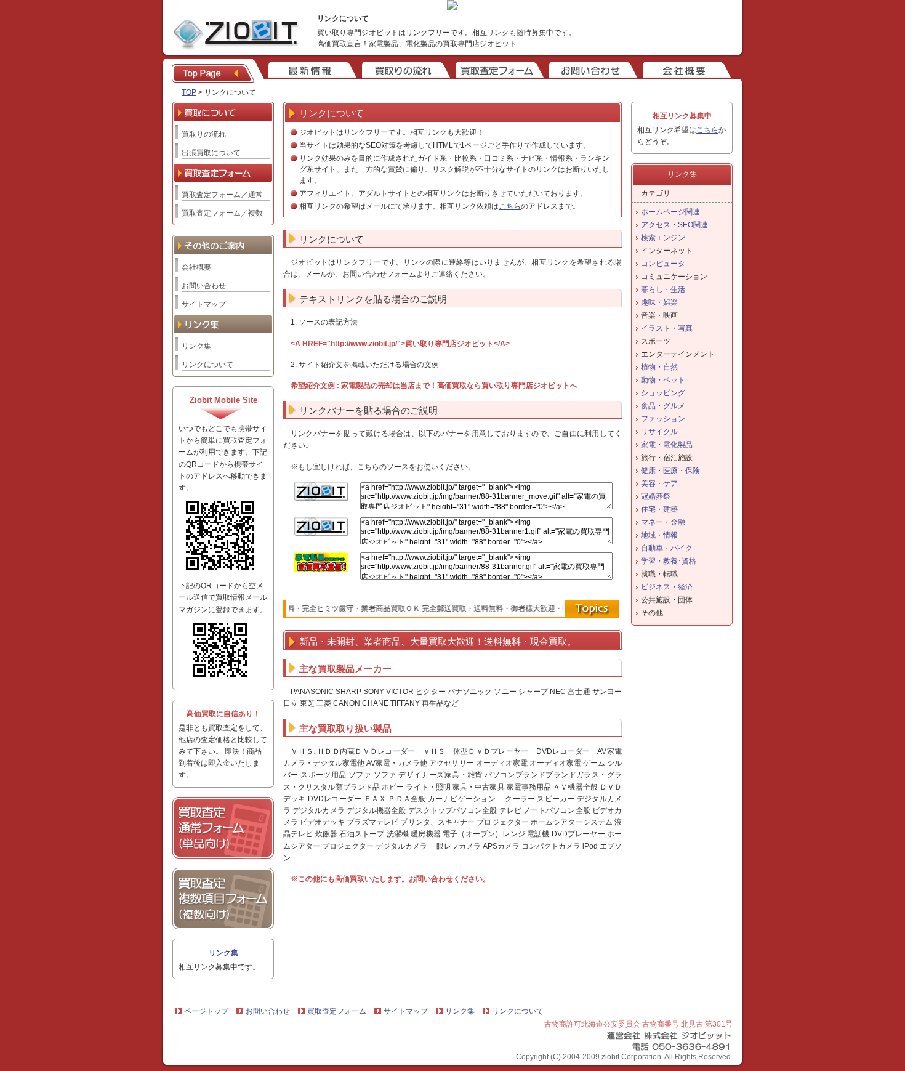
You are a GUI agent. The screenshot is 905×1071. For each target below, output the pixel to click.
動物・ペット (663, 380)
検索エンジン (663, 237)
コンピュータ (663, 263)
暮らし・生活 (663, 289)
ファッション (663, 418)
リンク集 (196, 346)
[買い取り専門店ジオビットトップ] (218, 71)
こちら (510, 206)
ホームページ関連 (670, 212)
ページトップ (206, 1011)
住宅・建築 (659, 509)
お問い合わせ (204, 285)
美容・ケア (659, 483)
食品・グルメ (663, 406)
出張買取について (211, 152)
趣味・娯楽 (659, 302)
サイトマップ (204, 304)
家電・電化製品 (667, 444)
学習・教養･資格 (668, 561)
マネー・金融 (663, 522)
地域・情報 (659, 535)
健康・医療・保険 (670, 470)
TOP (189, 92)
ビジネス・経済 (667, 587)
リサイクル (659, 431)
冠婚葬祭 (655, 496)
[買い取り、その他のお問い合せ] (592, 71)
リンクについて (207, 364)
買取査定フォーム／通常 (222, 194)
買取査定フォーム (336, 1011)
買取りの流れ (204, 134)
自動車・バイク (667, 548)
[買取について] (405, 71)
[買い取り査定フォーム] (498, 71)
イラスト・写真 (667, 328)
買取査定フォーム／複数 (222, 213)
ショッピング (663, 393)
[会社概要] (686, 71)
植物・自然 (659, 367)
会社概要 (196, 267)
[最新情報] (311, 71)
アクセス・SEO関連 (674, 224)
